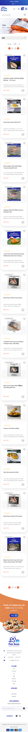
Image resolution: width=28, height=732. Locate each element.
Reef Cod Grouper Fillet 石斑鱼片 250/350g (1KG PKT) (13, 386)
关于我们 (14, 671)
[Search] (25, 15)
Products (9, 27)
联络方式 (14, 678)
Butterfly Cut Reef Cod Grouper (13, 298)
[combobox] (14, 15)
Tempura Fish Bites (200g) (11, 428)
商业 (14, 683)
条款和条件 (14, 694)
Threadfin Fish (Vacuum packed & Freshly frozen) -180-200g (13, 342)
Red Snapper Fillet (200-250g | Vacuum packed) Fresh (13, 167)
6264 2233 (10, 657)
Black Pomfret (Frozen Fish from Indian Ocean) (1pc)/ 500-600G (13, 561)
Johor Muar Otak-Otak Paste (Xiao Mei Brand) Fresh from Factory (14, 255)
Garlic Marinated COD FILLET (12, 122)
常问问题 (14, 681)
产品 (14, 673)
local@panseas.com (14, 660)
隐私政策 (14, 696)
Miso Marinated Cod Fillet (11, 472)
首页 (3, 27)
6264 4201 (17, 657)
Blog (12, 615)
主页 (14, 668)
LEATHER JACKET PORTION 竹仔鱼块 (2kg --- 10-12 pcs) (14, 79)
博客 (14, 676)
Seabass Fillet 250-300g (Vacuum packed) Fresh (13, 211)
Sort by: (9, 44)
